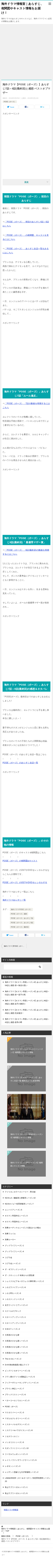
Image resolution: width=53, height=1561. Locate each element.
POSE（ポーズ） (10, 102)
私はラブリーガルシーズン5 (16, 1493)
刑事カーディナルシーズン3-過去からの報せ (23, 1228)
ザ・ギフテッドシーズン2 (15, 1269)
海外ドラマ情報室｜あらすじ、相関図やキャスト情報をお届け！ (22, 8)
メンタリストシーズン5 (14, 1442)
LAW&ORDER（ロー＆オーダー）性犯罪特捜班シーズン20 (27, 1479)
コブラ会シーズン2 (12, 1263)
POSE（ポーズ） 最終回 (20, 927)
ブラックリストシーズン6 (15, 1395)
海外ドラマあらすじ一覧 (14, 900)
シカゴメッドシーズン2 (14, 1299)
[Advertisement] (26, 50)
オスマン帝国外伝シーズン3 (16, 1216)
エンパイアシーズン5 (13, 1210)
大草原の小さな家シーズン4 (16, 1347)
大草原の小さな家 (12, 1335)
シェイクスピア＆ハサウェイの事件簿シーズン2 (24, 1281)
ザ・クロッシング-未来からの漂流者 (19, 1275)
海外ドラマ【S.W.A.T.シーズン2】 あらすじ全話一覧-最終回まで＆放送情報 (26, 1079)
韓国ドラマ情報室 (11, 1510)
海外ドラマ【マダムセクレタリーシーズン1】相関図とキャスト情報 (26, 1050)
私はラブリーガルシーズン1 (16, 1487)
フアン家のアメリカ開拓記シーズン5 (20, 1377)
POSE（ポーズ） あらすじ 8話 (22, 923)
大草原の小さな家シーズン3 (16, 1341)
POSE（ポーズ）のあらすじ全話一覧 (20, 763)
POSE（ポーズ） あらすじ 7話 (22, 918)
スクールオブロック (13, 1311)
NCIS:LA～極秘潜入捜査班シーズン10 (20, 1198)
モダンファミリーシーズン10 (17, 1448)
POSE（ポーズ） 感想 (19, 914)
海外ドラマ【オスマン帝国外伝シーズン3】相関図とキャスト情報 (26, 1136)
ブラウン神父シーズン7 (14, 1389)
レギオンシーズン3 (12, 1466)
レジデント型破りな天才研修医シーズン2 (21, 1472)
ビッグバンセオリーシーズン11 (17, 1371)
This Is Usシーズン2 (13, 1359)
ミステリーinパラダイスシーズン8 (19, 1430)
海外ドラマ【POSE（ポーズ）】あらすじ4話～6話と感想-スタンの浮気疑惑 (15, 946)
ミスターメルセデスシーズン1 (17, 1424)
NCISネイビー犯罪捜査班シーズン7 (19, 1204)
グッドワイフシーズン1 (14, 1245)
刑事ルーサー (10, 1240)
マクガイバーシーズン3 (14, 1412)
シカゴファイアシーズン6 (15, 1287)
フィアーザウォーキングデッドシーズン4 (21, 1383)
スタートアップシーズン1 (15, 1317)
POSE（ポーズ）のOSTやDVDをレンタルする (25, 882)
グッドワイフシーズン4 (14, 1251)
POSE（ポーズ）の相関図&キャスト (20, 861)
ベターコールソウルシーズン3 (17, 1400)
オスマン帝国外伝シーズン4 (16, 1222)
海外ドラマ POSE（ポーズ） (21, 909)
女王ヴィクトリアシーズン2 (16, 1305)
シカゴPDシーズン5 (13, 1293)
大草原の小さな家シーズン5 (16, 1353)
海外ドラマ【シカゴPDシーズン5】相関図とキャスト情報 (26, 1164)
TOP (25, 1530)
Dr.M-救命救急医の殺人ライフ (17, 1365)
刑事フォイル (10, 1234)
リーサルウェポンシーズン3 (16, 1454)
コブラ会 (8, 1257)
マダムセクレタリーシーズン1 (17, 1418)
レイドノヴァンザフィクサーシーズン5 (21, 1460)
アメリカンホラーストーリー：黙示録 (20, 1192)
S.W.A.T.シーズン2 (12, 1329)
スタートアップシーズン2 (15, 1323)
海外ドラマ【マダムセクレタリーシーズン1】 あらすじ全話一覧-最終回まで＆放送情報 (26, 1107)
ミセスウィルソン (12, 1436)
